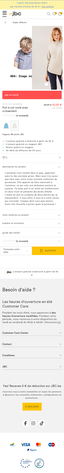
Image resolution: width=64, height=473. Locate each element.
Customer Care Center (15, 332)
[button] (46, 84)
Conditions (8, 355)
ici (59, 322)
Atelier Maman (12, 104)
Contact (7, 344)
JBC (4, 366)
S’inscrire (32, 406)
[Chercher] (49, 13)
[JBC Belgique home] (15, 13)
